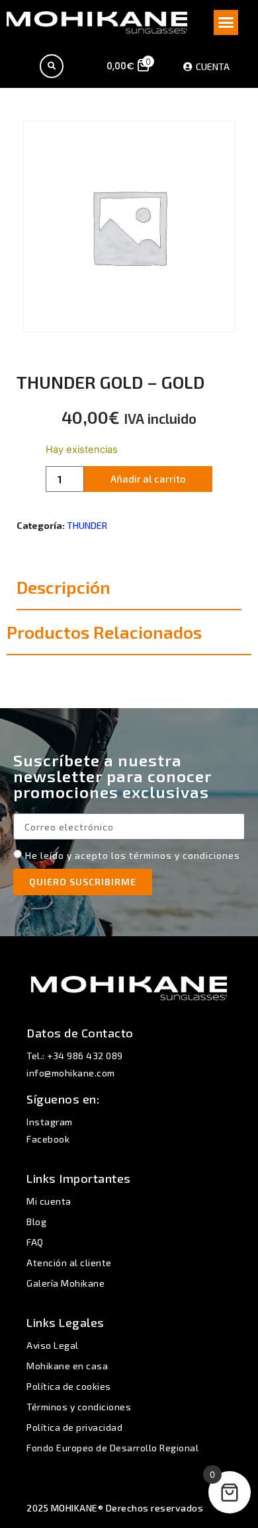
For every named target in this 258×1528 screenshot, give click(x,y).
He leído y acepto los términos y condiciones (132, 855)
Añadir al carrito (148, 479)
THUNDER (87, 525)
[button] (226, 22)
